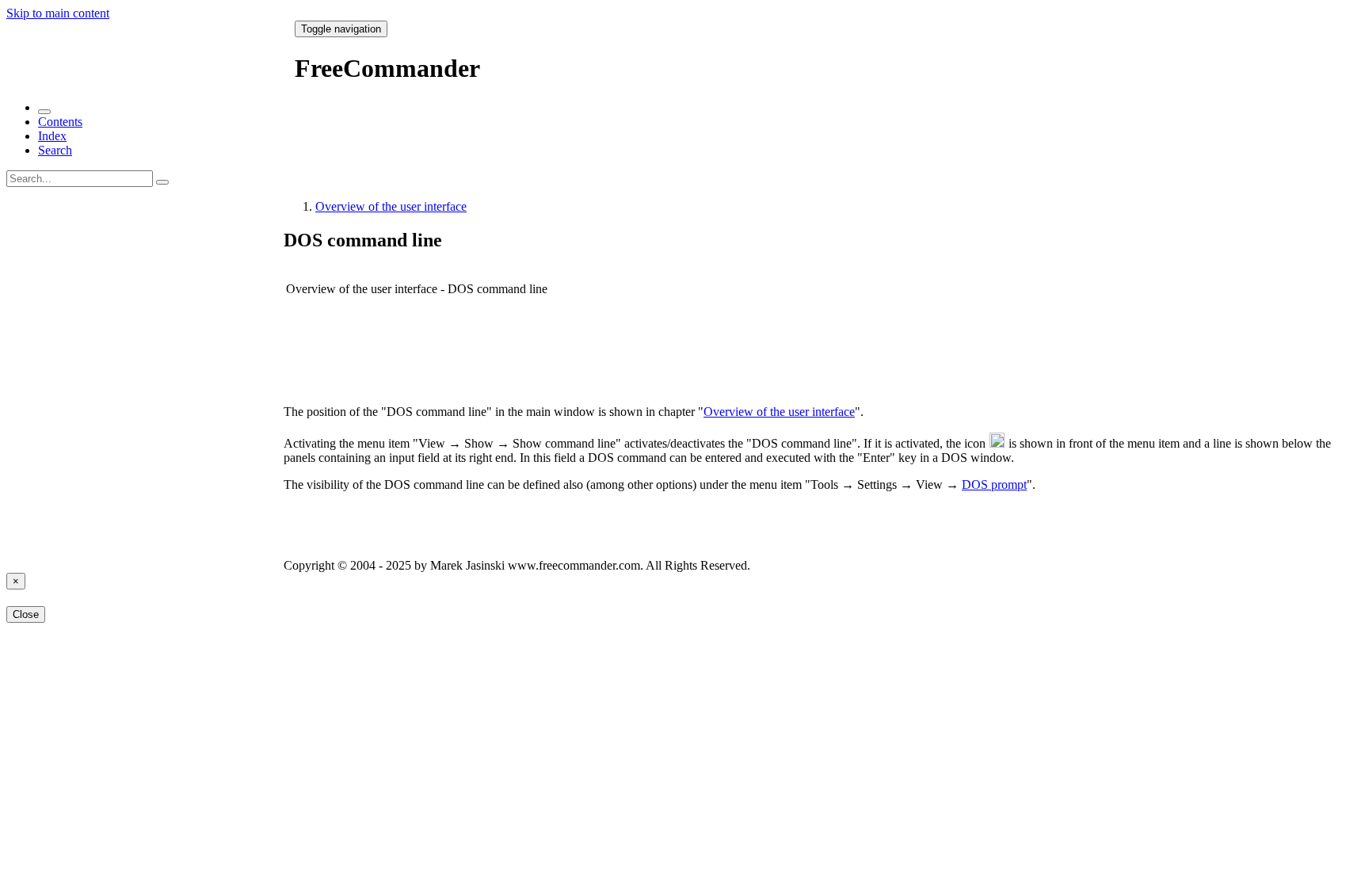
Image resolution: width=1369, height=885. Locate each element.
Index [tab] (52, 136)
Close (26, 614)
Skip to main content (57, 13)
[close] (44, 111)
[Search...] (162, 182)
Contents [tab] (60, 121)
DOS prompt (994, 484)
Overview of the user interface (391, 206)
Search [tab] (55, 150)
